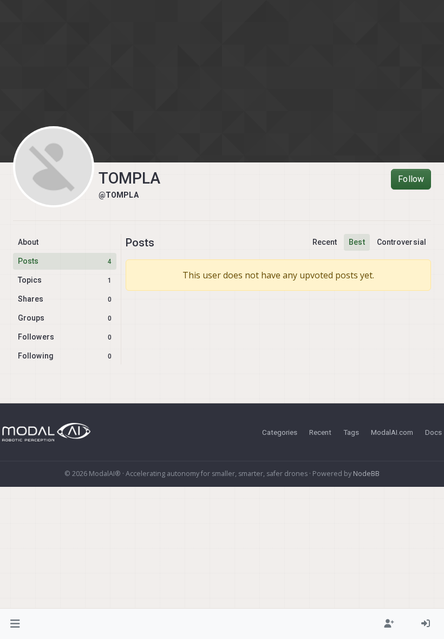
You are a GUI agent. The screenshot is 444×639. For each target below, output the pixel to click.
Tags (351, 432)
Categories (279, 432)
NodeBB (366, 473)
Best (356, 242)
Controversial (401, 242)
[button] (15, 624)
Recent (324, 242)
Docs (433, 432)
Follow (411, 179)
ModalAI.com (392, 432)
